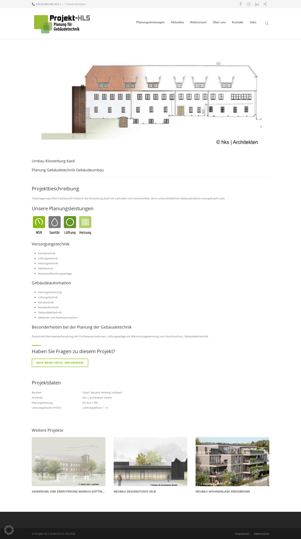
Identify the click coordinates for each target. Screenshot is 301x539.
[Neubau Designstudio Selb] (150, 461)
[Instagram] (249, 4)
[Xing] (265, 4)
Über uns (219, 22)
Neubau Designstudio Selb (135, 491)
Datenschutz (261, 534)
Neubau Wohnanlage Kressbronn (223, 491)
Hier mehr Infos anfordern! (60, 362)
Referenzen (198, 22)
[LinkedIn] (257, 4)
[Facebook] (240, 4)
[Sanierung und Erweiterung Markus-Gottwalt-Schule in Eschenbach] (68, 461)
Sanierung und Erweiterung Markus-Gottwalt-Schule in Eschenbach (88, 491)
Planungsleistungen (150, 22)
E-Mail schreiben (76, 4)
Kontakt (237, 22)
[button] (9, 530)
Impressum (242, 534)
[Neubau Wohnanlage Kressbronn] (232, 461)
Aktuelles (177, 22)
